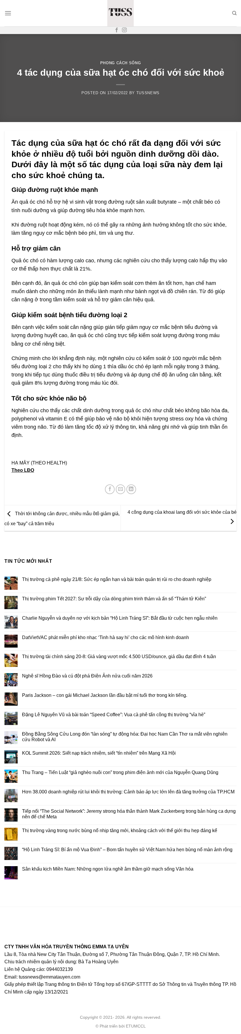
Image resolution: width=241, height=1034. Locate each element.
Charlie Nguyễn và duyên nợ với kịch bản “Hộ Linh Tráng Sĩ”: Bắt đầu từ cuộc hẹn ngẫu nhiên (119, 617)
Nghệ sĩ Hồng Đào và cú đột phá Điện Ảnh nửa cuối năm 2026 (87, 675)
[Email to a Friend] (120, 489)
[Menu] (7, 13)
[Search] (234, 13)
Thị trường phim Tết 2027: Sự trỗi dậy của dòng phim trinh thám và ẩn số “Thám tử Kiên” (114, 598)
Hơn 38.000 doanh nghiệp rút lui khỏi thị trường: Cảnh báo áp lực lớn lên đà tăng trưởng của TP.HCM (128, 791)
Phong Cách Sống (120, 63)
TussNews (148, 93)
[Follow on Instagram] (124, 30)
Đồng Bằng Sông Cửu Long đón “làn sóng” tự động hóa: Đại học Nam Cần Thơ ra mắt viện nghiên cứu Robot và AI (124, 736)
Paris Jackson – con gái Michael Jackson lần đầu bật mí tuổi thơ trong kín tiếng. (104, 694)
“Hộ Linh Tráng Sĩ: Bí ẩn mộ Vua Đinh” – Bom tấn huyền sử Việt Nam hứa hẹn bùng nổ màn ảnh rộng (127, 849)
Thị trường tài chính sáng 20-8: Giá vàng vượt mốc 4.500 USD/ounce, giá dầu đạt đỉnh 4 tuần (119, 656)
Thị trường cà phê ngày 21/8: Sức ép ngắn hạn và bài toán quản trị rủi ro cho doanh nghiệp (116, 579)
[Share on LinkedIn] (131, 489)
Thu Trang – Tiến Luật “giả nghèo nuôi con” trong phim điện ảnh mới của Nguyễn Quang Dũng (120, 772)
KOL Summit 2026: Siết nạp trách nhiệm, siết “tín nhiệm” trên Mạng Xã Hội (99, 753)
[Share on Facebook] (110, 489)
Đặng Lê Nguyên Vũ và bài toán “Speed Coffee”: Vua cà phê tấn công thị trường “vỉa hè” (113, 714)
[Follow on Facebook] (116, 30)
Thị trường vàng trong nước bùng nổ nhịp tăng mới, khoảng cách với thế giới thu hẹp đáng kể (119, 830)
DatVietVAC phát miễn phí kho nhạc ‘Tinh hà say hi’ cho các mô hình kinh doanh (105, 637)
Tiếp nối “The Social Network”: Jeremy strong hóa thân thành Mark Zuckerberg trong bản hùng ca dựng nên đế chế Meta (129, 813)
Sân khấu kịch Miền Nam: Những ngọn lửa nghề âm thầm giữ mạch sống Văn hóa (107, 868)
